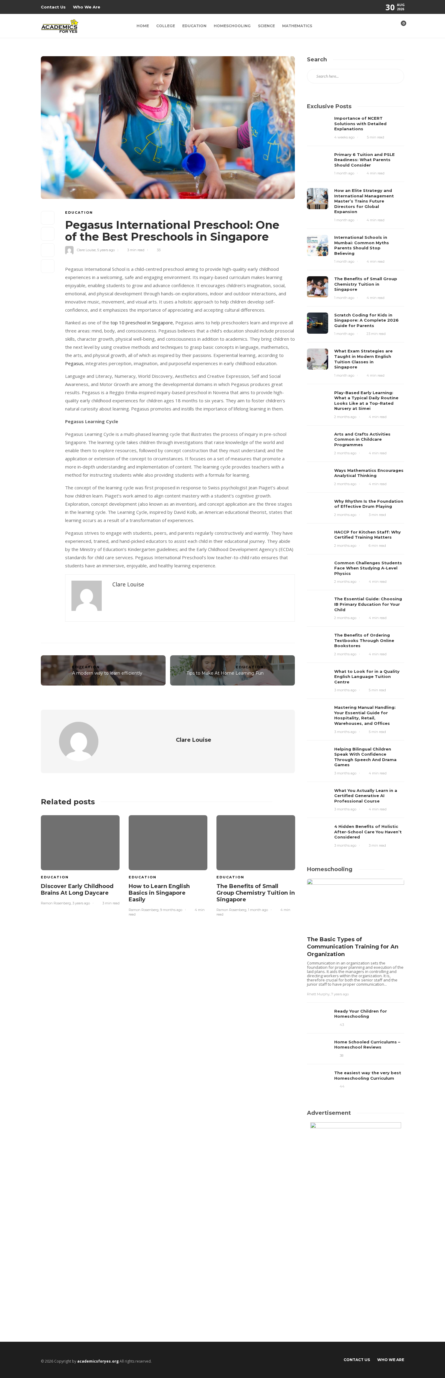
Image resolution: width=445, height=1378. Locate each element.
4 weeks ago (344, 137)
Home (143, 26)
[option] (80, 859)
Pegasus (74, 363)
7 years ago (340, 994)
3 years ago (81, 903)
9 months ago (171, 910)
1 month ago (258, 910)
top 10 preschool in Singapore (141, 322)
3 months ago (345, 690)
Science (266, 26)
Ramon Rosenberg (56, 903)
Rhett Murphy (318, 994)
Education (194, 26)
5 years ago (106, 250)
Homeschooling (232, 26)
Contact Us (53, 7)
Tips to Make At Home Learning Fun (225, 673)
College (165, 26)
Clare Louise (86, 250)
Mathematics (297, 26)
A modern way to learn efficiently (107, 673)
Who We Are (86, 7)
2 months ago (345, 417)
